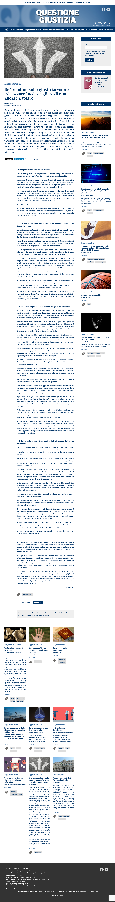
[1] (38, 299)
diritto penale (91, 353)
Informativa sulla (13, 889)
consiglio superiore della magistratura (96, 259)
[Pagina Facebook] (103, 9)
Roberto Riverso (10, 741)
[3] (56, 382)
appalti (12, 748)
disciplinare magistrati (100, 262)
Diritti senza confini (106, 30)
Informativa (86, 2)
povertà (13, 701)
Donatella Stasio (86, 297)
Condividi (20, 159)
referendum (27, 595)
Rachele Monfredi (87, 252)
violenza (99, 356)
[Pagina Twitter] (108, 9)
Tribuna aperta (58, 775)
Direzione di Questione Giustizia (17, 784)
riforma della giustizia (16, 794)
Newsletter (96, 38)
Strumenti (69, 30)
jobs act (37, 748)
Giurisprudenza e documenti (86, 30)
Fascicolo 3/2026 (101, 78)
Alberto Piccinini (34, 654)
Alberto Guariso (58, 652)
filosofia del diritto (100, 353)
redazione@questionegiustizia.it (31, 885)
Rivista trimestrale (96, 72)
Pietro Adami (57, 782)
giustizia (89, 153)
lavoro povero (20, 698)
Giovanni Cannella (68, 732)
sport (89, 304)
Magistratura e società (33, 30)
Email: (87, 44)
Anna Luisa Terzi (58, 732)
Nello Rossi (9, 103)
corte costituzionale (64, 816)
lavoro (12, 698)
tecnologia (90, 156)
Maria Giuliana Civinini (88, 195)
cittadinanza (62, 659)
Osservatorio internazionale (53, 30)
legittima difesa (91, 356)
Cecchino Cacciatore (87, 341)
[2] (60, 318)
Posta (10, 159)
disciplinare (90, 262)
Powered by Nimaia (57, 895)
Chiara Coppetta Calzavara (36, 732)
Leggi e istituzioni (16, 30)
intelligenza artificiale (98, 153)
